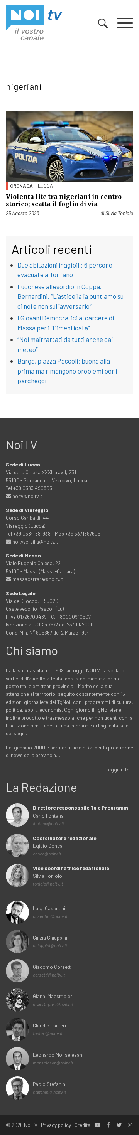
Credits (82, 1125)
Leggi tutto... (119, 769)
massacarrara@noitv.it (37, 579)
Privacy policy (56, 1125)
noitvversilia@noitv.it (34, 541)
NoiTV (30, 1125)
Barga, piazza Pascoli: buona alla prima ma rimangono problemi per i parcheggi (67, 370)
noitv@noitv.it (26, 496)
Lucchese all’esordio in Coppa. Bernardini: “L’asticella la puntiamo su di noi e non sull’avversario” (70, 296)
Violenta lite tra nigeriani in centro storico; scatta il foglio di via (64, 200)
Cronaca (21, 186)
